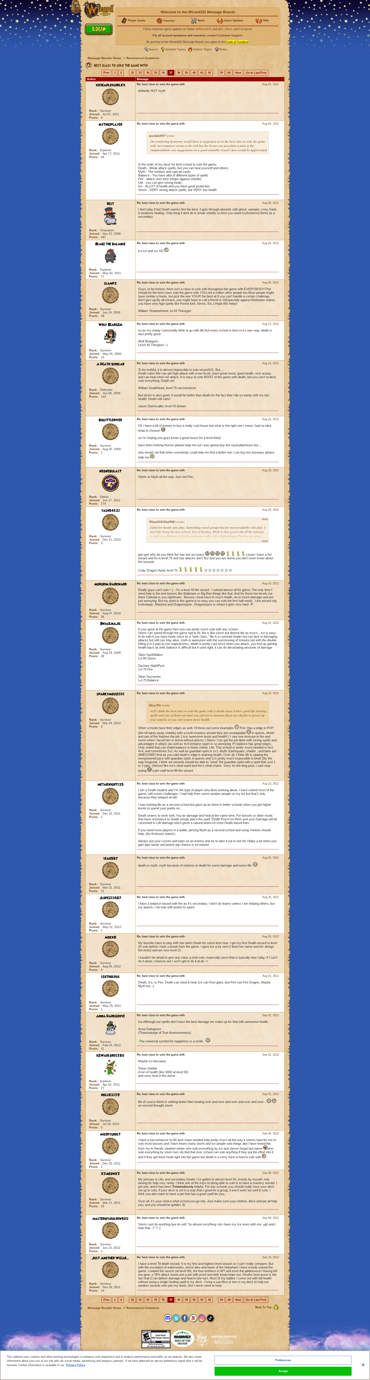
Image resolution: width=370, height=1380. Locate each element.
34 (147, 72)
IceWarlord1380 (110, 1055)
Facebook (245, 29)
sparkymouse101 (110, 694)
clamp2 (110, 283)
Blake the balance (110, 244)
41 (201, 72)
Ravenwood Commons (142, 58)
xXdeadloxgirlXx (110, 85)
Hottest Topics (202, 49)
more (265, 519)
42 (209, 72)
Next (238, 72)
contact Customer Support (224, 35)
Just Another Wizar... (110, 1258)
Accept (283, 1371)
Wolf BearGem (110, 324)
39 (186, 72)
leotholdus (110, 976)
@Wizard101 (204, 29)
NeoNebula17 (110, 471)
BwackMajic (110, 623)
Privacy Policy (75, 1365)
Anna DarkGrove (110, 1016)
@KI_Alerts (225, 29)
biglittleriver (110, 420)
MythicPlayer (110, 124)
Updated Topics (175, 49)
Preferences (283, 1360)
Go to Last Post (256, 72)
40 (193, 72)
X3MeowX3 (110, 1173)
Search (153, 49)
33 (140, 72)
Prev (106, 72)
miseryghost (110, 1134)
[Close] (363, 1365)
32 (132, 72)
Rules (223, 49)
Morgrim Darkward (110, 584)
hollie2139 (110, 1095)
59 (221, 72)
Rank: (93, 110)
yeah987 (110, 858)
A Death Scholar (110, 364)
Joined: (95, 114)
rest (110, 203)
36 (163, 72)
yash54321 (110, 510)
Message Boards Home (105, 58)
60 (229, 72)
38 (178, 72)
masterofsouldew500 (110, 1218)
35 (155, 72)
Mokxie (110, 937)
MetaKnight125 (110, 784)
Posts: (94, 117)
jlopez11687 (110, 898)
